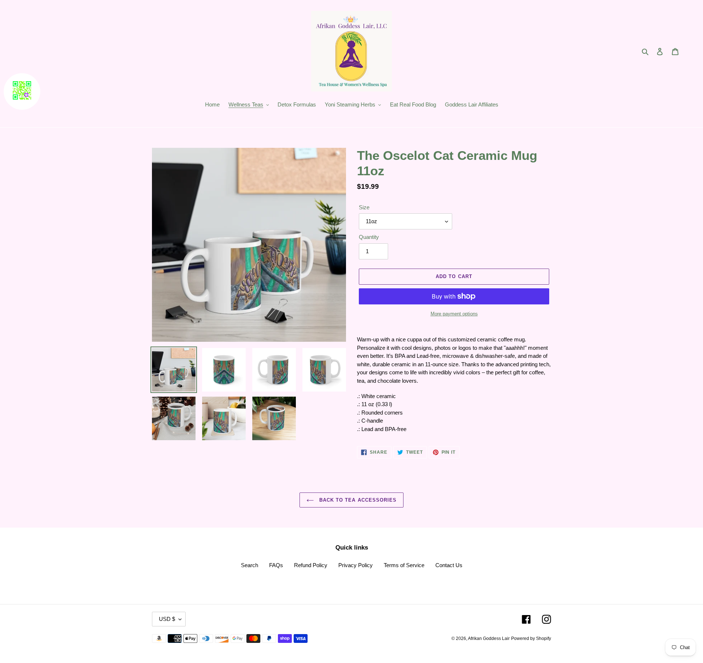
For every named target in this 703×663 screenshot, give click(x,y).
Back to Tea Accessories (357, 500)
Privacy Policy (355, 565)
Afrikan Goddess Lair (489, 638)
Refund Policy (310, 565)
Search (249, 565)
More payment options (454, 313)
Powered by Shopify (531, 638)
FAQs (276, 565)
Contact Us (448, 565)
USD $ (167, 619)
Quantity (369, 237)
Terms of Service (404, 565)
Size (364, 207)
